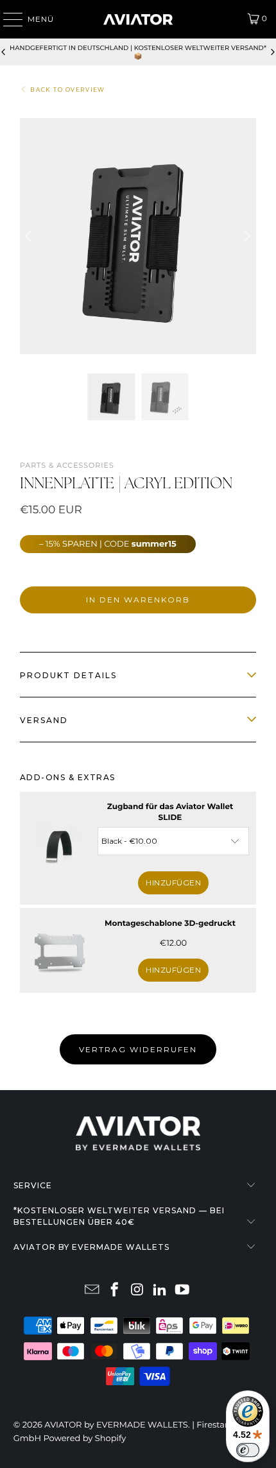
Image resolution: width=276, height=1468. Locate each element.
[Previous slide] (4, 52)
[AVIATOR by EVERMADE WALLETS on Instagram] (137, 1290)
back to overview (67, 90)
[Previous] (29, 236)
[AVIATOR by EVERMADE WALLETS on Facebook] (115, 1290)
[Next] (246, 236)
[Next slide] (272, 52)
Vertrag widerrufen (138, 1049)
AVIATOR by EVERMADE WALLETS (116, 1425)
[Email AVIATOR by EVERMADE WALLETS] (92, 1290)
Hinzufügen (173, 882)
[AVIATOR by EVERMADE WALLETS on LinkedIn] (159, 1290)
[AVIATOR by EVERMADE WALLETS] (138, 19)
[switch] (247, 1450)
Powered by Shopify (84, 1438)
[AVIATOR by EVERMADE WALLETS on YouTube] (182, 1290)
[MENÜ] (6, 19)
